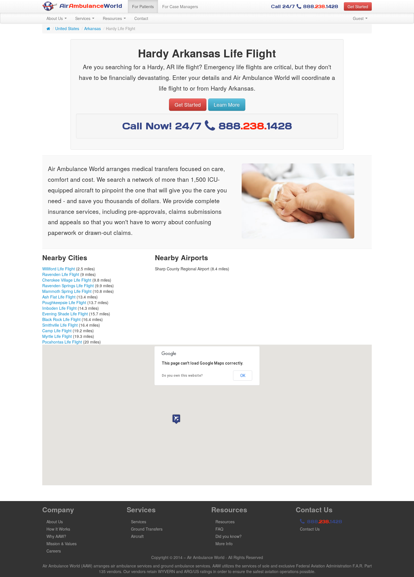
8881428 (323, 521)
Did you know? (228, 536)
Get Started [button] (358, 6)
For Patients (143, 6)
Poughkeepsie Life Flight (64, 302)
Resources (113, 18)
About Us (55, 18)
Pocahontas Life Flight (62, 342)
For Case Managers (180, 6)
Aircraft (137, 536)
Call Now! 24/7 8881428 (207, 126)
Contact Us (310, 529)
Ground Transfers (147, 529)
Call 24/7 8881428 (304, 6)
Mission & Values (61, 543)
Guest (359, 18)
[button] (176, 419)
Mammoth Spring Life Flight (67, 291)
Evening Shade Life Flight (65, 313)
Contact (141, 18)
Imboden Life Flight (59, 308)
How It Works (58, 529)
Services (83, 18)
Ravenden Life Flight (60, 274)
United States (67, 28)
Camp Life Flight (57, 330)
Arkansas (92, 28)
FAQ (219, 529)
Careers (53, 551)
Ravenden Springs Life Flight (68, 285)
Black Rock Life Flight (61, 319)
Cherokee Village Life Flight (66, 280)
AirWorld (89, 6)
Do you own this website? (182, 376)
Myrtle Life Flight (57, 336)
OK (242, 375)
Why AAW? (56, 536)
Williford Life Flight (58, 268)
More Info (224, 543)
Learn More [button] (227, 104)
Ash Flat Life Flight (58, 297)
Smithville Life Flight (60, 325)
